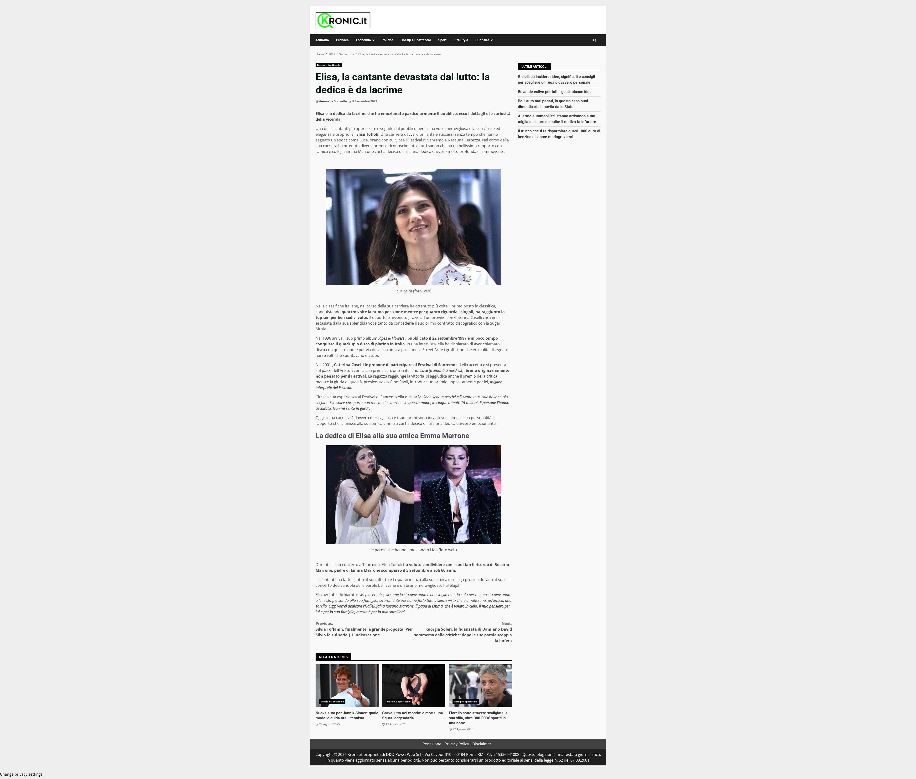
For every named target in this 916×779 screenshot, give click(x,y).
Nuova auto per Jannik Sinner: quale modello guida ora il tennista (347, 685)
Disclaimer (481, 744)
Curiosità (482, 40)
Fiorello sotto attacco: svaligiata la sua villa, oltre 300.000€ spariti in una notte (480, 685)
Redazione (431, 744)
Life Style (461, 40)
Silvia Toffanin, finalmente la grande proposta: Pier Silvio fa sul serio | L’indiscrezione (364, 629)
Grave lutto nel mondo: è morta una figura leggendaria (413, 685)
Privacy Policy (457, 744)
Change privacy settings (21, 774)
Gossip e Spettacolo (416, 40)
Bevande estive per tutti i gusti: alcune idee (555, 91)
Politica (387, 40)
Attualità (322, 40)
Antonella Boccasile (333, 101)
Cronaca (342, 40)
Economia (363, 40)
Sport (442, 40)
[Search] (594, 40)
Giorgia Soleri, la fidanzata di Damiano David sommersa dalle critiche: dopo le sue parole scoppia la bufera (463, 632)
